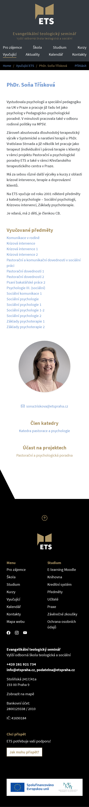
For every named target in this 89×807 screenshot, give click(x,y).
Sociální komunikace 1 (24, 293)
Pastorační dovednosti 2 (25, 276)
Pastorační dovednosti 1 (25, 271)
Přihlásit (80, 66)
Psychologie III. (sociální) (26, 287)
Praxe (51, 606)
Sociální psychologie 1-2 (25, 310)
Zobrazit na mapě (20, 694)
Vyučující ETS (25, 66)
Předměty (55, 591)
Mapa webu (16, 621)
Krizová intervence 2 (22, 254)
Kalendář (56, 54)
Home (7, 66)
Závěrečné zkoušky (62, 614)
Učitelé (52, 599)
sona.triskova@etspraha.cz (47, 406)
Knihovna (54, 577)
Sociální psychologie (23, 299)
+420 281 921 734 (21, 664)
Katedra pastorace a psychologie (44, 430)
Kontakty (79, 54)
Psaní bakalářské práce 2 (26, 282)
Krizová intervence (21, 243)
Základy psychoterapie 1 (26, 321)
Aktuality (33, 54)
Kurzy (82, 47)
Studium (59, 47)
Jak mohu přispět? (24, 752)
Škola (37, 47)
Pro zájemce (12, 47)
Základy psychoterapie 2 (26, 326)
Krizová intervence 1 (22, 248)
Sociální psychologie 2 (24, 315)
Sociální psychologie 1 (24, 304)
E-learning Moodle (61, 569)
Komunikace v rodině (23, 237)
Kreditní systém (59, 584)
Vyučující (9, 54)
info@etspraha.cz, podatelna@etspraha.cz (41, 669)
